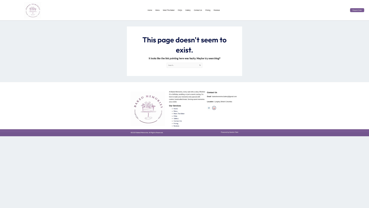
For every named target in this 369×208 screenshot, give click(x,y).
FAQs (180, 10)
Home (150, 10)
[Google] (214, 108)
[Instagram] (209, 108)
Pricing (207, 10)
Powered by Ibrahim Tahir (229, 132)
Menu (157, 10)
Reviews (217, 10)
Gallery (188, 10)
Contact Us (198, 10)
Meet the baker (169, 10)
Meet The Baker (179, 114)
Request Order (357, 10)
